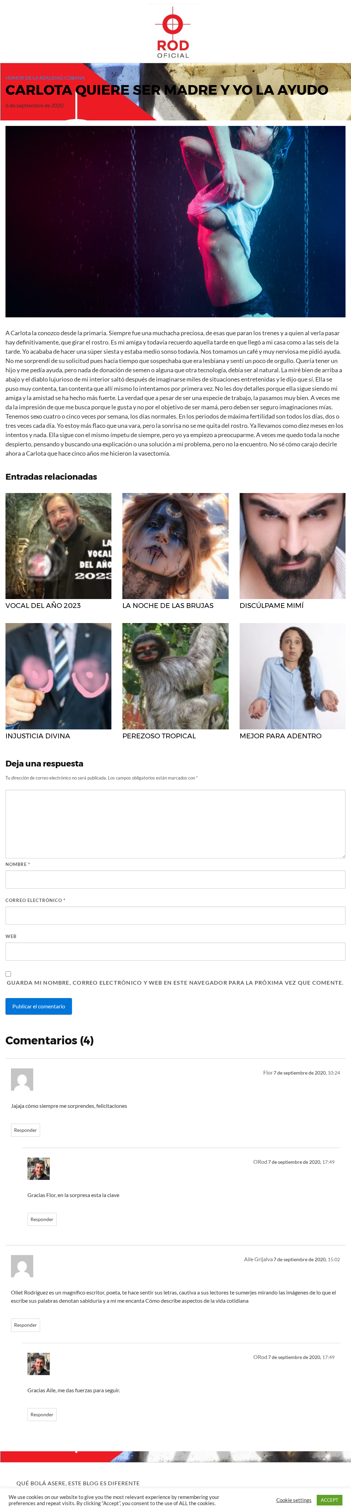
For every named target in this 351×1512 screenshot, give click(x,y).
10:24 (334, 1073)
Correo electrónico (35, 900)
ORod (260, 1161)
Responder (25, 1130)
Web (10, 936)
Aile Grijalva (258, 1259)
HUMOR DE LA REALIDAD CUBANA (45, 78)
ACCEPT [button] (329, 1500)
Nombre (17, 864)
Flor (268, 1072)
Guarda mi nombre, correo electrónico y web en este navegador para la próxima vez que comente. (175, 982)
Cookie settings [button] (294, 1500)
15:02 (334, 1259)
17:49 (328, 1162)
